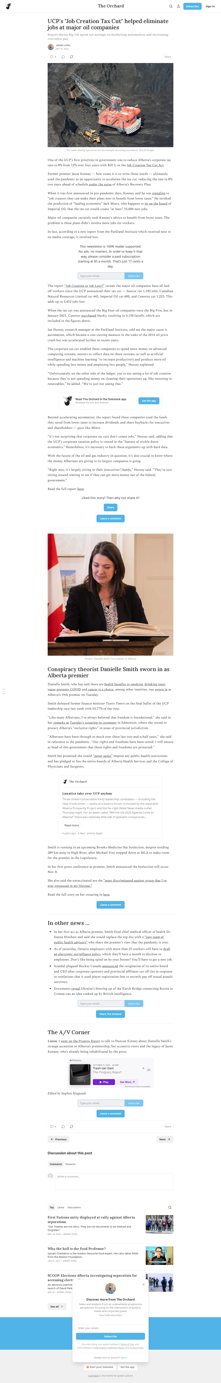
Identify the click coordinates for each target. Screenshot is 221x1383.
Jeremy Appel (63, 45)
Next (162, 1139)
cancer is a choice (100, 689)
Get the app (149, 400)
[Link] (43, 672)
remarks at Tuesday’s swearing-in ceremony (85, 722)
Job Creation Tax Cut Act (145, 165)
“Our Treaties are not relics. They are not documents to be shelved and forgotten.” (89, 1228)
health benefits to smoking (123, 684)
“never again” (103, 756)
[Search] (170, 6)
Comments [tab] (56, 1164)
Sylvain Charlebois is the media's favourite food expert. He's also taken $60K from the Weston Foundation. (93, 1255)
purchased (88, 315)
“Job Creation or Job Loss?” (84, 285)
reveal (76, 988)
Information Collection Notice (109, 1347)
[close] (143, 1284)
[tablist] (63, 1164)
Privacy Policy (136, 1347)
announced (110, 966)
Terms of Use (127, 1344)
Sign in (210, 6)
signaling (158, 193)
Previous (60, 1139)
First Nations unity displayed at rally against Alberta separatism (91, 1219)
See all (54, 1306)
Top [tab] (52, 1207)
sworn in (161, 689)
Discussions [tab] (74, 1207)
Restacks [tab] (70, 1164)
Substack (93, 1375)
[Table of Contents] (3, 691)
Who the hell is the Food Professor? (77, 1249)
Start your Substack (101, 1367)
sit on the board (156, 203)
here (80, 489)
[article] (110, 1228)
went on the (70, 1041)
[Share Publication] (178, 6)
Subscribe (192, 6)
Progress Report (89, 1041)
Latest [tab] (60, 1207)
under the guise (100, 184)
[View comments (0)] (63, 56)
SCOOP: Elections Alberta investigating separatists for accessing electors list (92, 1277)
